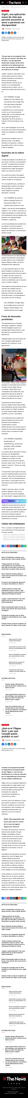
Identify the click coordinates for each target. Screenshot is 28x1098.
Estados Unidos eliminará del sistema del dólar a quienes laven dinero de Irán (15, 685)
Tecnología (5, 10)
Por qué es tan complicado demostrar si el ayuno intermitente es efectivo (13, 583)
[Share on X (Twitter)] (6, 33)
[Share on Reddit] (12, 33)
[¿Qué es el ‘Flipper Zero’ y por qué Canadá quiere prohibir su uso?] (14, 756)
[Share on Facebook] (3, 33)
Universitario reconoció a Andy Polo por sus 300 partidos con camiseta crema (17, 648)
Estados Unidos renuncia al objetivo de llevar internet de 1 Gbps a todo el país (14, 624)
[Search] (23, 2)
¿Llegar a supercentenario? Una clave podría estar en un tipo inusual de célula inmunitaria (13, 600)
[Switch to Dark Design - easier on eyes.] (25, 2)
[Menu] (3, 2)
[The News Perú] (13, 2)
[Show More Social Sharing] (18, 33)
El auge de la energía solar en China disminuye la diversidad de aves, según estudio (14, 617)
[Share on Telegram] (15, 33)
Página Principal (5, 7)
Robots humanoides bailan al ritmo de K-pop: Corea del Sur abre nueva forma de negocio (14, 608)
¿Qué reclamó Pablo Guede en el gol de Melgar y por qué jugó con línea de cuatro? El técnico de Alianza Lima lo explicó (15, 697)
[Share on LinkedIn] (9, 33)
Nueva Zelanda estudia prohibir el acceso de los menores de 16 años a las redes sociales (14, 575)
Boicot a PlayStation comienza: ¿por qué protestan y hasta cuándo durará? (14, 558)
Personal (8, 28)
